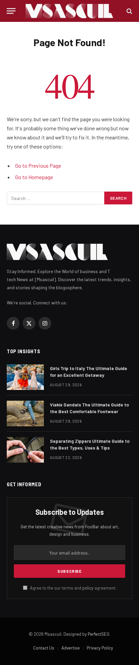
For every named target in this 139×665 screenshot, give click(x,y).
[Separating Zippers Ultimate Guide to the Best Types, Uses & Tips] (25, 450)
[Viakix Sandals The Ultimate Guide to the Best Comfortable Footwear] (25, 413)
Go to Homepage (34, 177)
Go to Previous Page (38, 165)
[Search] (128, 11)
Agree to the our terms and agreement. (72, 588)
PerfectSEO (98, 634)
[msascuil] (69, 11)
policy (87, 588)
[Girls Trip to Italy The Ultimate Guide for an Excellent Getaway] (25, 377)
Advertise (70, 648)
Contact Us (43, 648)
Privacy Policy (100, 648)
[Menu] (11, 11)
